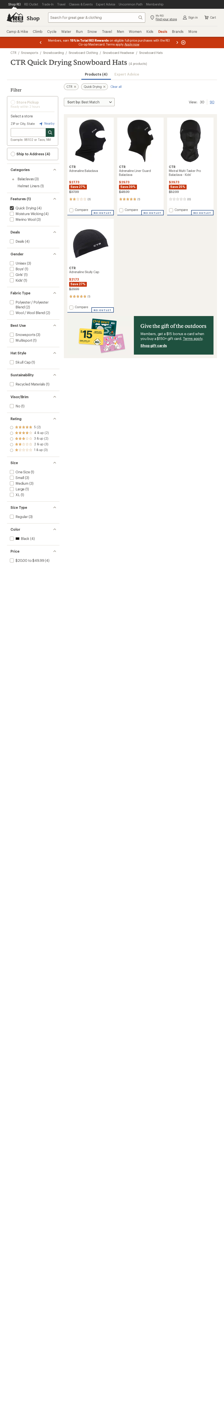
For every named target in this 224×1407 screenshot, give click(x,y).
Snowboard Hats (151, 53)
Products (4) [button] (96, 74)
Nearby (49, 123)
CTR (13, 53)
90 (212, 101)
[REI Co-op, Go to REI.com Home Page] (15, 17)
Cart (213, 17)
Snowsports (29, 53)
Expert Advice (126, 74)
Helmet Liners (29, 186)
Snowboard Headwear (118, 53)
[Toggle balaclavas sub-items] (13, 179)
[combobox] (96, 17)
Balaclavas (26, 179)
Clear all (116, 86)
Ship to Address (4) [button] (33, 154)
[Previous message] (40, 42)
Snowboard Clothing (83, 53)
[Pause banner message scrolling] (183, 42)
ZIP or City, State (23, 123)
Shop (33, 18)
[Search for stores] (50, 132)
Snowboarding (53, 53)
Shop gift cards (153, 345)
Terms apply (192, 338)
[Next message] (177, 42)
